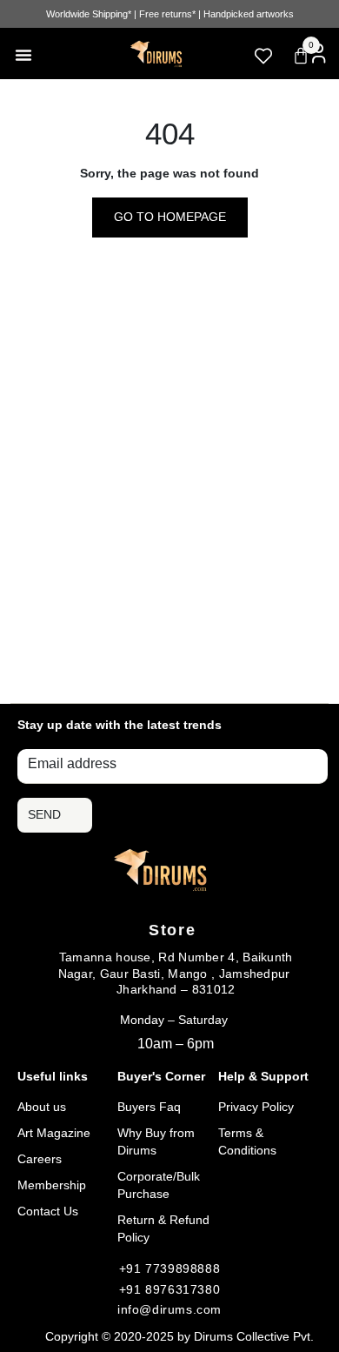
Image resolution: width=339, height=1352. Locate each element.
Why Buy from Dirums (156, 1141)
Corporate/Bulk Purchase (158, 1185)
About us (41, 1107)
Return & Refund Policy (163, 1228)
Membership (51, 1185)
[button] (23, 55)
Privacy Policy (256, 1107)
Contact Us (47, 1211)
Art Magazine (53, 1133)
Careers (39, 1159)
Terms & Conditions (247, 1141)
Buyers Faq (149, 1107)
